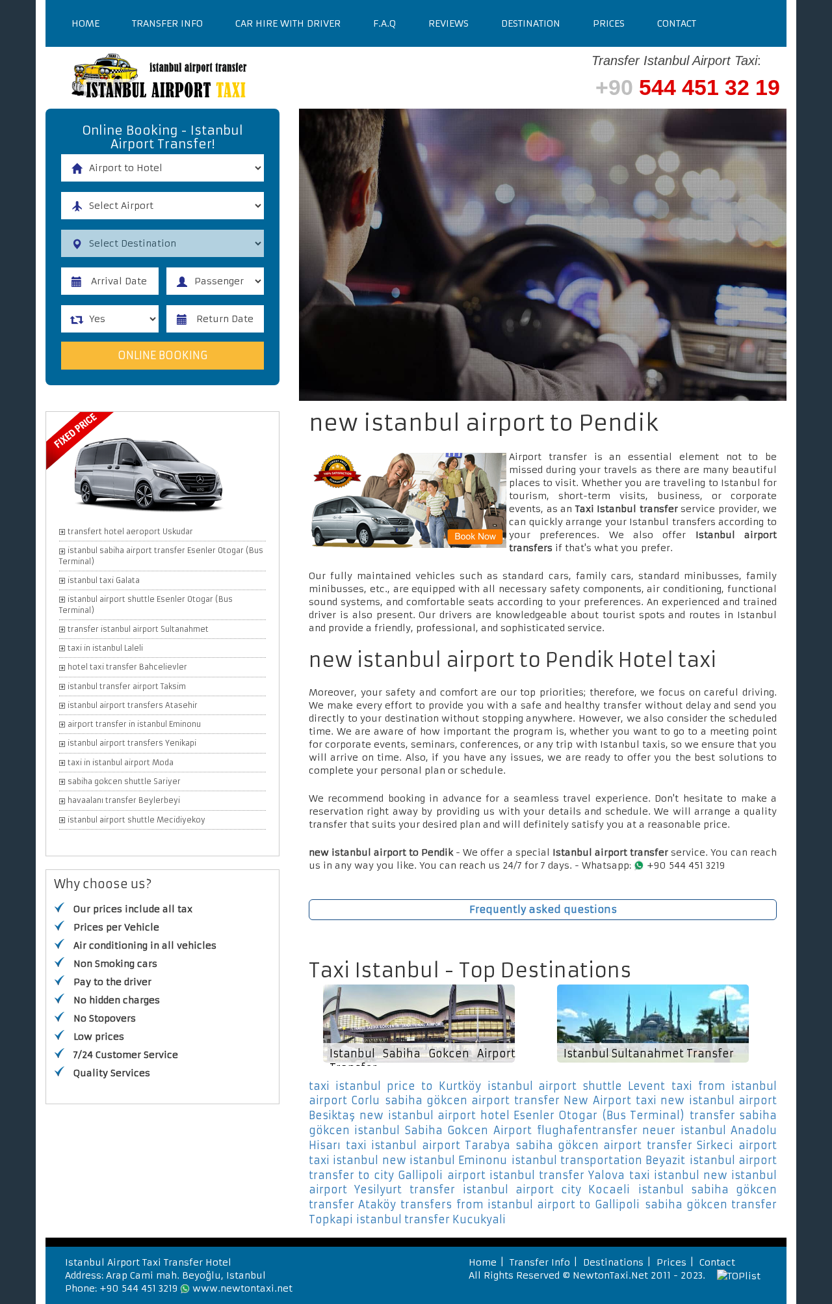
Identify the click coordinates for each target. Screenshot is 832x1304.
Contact (676, 23)
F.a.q (384, 23)
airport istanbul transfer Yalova (536, 1175)
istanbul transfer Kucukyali (431, 1219)
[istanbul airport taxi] (241, 77)
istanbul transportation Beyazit (599, 1160)
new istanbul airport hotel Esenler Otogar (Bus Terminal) (521, 1115)
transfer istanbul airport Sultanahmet (138, 629)
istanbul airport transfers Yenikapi (132, 743)
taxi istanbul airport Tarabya (428, 1145)
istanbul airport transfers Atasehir (133, 705)
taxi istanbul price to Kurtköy (395, 1086)
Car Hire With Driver (288, 23)
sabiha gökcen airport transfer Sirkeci (624, 1145)
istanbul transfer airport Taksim (127, 686)
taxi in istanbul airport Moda (121, 762)
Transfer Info (167, 23)
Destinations (613, 1262)
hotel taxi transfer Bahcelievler (127, 667)
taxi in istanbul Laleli (105, 648)
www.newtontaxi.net (242, 1288)
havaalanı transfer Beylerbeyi (124, 800)
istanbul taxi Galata (104, 580)
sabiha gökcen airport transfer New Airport (508, 1100)
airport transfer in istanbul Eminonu (134, 724)
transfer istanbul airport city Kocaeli (520, 1189)
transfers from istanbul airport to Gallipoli (520, 1204)
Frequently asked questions (543, 909)
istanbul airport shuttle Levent (577, 1086)
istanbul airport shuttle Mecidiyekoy (136, 819)
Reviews (448, 23)
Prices (609, 23)
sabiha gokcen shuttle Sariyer (124, 781)
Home (85, 23)
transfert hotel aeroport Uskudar (130, 531)
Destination (530, 23)
